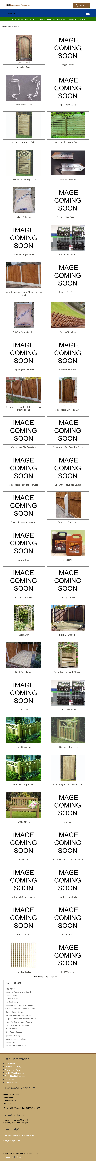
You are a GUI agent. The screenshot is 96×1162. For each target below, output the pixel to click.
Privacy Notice (11, 1082)
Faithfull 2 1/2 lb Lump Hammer (68, 859)
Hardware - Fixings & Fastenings (19, 1015)
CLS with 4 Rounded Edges (68, 484)
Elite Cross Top (23, 747)
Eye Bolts (23, 859)
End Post (68, 822)
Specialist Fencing (13, 1035)
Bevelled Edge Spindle (23, 254)
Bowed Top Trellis (68, 292)
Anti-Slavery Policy (13, 1070)
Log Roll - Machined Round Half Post (21, 1019)
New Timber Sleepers (14, 1032)
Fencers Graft (24, 934)
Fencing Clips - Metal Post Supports (20, 1005)
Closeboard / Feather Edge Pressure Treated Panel (24, 408)
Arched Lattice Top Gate (24, 179)
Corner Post (24, 559)
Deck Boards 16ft (23, 672)
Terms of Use (9, 1157)
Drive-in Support (68, 709)
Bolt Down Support (67, 254)
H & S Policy (10, 1063)
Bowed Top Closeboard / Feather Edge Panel (24, 293)
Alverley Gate (23, 67)
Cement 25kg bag (67, 369)
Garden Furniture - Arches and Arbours (22, 1008)
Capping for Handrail (24, 369)
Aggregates (11, 988)
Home (4, 26)
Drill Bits (24, 709)
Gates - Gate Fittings (14, 1012)
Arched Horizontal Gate (23, 142)
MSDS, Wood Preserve (14, 1073)
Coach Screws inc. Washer (23, 522)
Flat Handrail (68, 934)
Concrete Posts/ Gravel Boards (19, 992)
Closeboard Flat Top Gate (23, 447)
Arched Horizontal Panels (67, 142)
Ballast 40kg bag (24, 217)
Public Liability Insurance (15, 1076)
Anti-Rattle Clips (24, 104)
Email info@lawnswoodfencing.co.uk (19, 1136)
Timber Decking (12, 995)
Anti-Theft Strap (68, 104)
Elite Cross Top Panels (23, 784)
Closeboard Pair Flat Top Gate (23, 484)
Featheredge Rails (68, 897)
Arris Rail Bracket (67, 179)
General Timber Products (16, 1039)
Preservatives (11, 1029)
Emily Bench (24, 821)
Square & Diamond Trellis (16, 1045)
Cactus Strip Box (68, 332)
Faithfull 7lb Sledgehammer (23, 897)
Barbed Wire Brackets (68, 217)
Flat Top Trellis (23, 971)
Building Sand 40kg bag (23, 332)
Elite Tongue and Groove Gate (67, 784)
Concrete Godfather (68, 522)
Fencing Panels (12, 1002)
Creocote (67, 559)
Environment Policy (13, 1067)
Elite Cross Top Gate (68, 747)
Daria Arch (23, 634)
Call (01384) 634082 (12, 1140)
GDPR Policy (10, 1079)
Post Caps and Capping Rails (17, 1025)
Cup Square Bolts (23, 597)
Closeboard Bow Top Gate (68, 409)
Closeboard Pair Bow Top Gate (68, 447)
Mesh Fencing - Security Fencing (19, 1022)
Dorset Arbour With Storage (68, 672)
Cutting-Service (68, 597)
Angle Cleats (68, 64)
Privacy (18, 1157)
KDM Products (12, 998)
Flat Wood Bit (68, 972)
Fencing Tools (11, 1042)
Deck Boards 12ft (67, 634)
